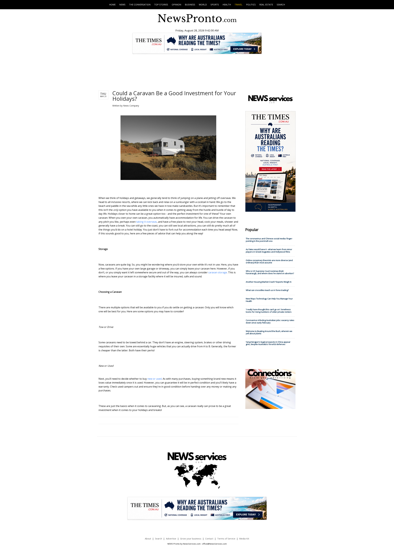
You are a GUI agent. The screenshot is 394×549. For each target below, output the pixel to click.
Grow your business (190, 538)
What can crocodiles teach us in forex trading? (267, 290)
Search (281, 4)
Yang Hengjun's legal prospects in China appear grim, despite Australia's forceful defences (268, 343)
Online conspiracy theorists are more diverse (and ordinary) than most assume (269, 261)
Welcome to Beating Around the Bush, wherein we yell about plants (269, 332)
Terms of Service (226, 538)
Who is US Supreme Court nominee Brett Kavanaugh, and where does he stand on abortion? (270, 272)
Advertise (171, 538)
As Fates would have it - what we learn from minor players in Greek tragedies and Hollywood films (269, 250)
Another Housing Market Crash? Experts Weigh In (268, 281)
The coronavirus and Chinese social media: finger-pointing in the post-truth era (269, 239)
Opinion (176, 4)
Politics (251, 4)
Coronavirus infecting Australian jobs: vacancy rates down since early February (270, 321)
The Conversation (140, 4)
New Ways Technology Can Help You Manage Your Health (269, 299)
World (203, 4)
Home (112, 4)
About (148, 538)
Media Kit (244, 538)
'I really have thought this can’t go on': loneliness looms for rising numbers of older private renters (268, 310)
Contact (209, 538)
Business (190, 4)
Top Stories (161, 4)
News (122, 4)
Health (227, 4)
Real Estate (266, 4)
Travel (238, 4)
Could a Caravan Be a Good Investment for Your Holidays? (174, 95)
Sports (215, 4)
